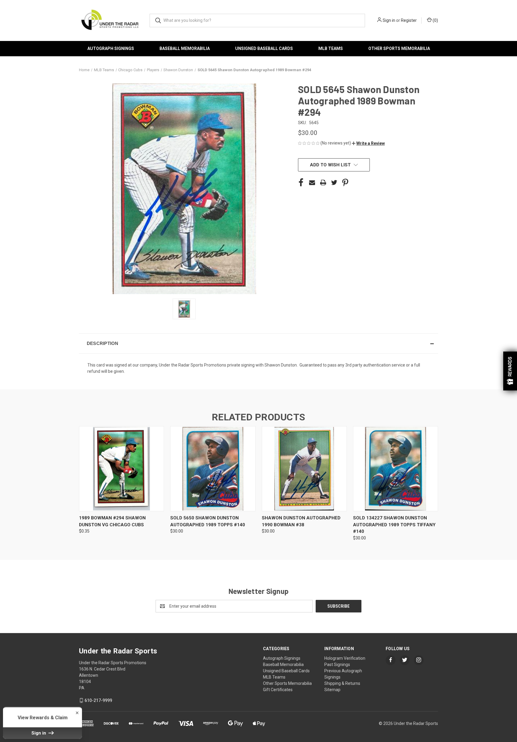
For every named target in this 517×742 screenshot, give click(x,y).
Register (409, 20)
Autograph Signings (110, 48)
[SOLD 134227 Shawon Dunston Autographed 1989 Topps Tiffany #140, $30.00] (395, 468)
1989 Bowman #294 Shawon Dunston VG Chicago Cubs (112, 521)
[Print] (323, 182)
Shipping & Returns (342, 683)
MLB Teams (330, 48)
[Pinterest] (345, 182)
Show (510, 371)
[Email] (312, 182)
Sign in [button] (39, 733)
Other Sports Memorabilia (399, 48)
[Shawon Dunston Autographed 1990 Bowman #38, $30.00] (304, 468)
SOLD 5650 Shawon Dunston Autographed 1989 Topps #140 (207, 521)
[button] (368, 143)
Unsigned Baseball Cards (264, 48)
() (435, 20)
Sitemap (332, 689)
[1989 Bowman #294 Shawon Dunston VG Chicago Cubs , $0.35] (121, 468)
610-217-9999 (98, 700)
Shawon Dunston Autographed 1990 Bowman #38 (301, 521)
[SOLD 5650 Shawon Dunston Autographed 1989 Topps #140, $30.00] (212, 468)
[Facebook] (301, 182)
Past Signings (337, 664)
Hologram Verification (344, 658)
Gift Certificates (278, 689)
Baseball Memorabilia (184, 48)
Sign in (389, 20)
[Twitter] (334, 182)
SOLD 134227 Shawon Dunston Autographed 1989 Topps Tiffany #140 (394, 524)
